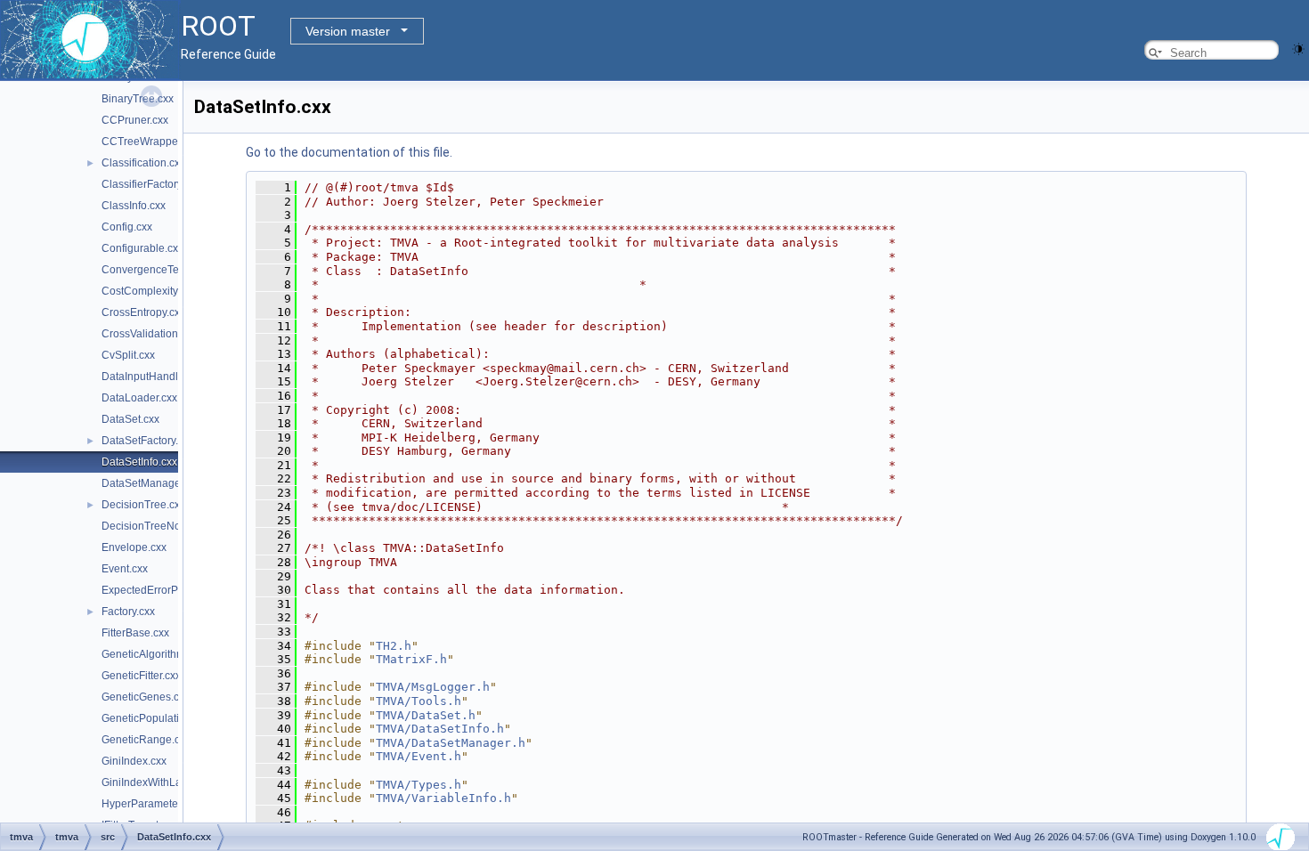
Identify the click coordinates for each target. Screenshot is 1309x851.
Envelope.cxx (134, 547)
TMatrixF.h (411, 659)
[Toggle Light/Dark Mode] (1298, 47)
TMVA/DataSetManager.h (450, 743)
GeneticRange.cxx (146, 739)
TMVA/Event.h (418, 756)
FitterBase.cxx (135, 633)
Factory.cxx (128, 611)
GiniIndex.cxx (134, 761)
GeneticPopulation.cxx (156, 718)
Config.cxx (127, 227)
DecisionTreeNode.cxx (157, 526)
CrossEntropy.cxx (143, 312)
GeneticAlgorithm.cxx (153, 654)
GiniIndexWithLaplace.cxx (164, 782)
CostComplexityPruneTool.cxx (174, 291)
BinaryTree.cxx (138, 99)
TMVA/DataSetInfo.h (440, 728)
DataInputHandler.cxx (154, 376)
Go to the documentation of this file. (349, 152)
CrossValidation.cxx (149, 334)
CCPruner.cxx (135, 120)
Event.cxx (125, 569)
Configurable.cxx (142, 248)
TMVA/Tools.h (418, 701)
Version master (347, 31)
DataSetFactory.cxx (148, 440)
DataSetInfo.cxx (139, 462)
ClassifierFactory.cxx (151, 184)
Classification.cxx (143, 163)
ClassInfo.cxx (134, 205)
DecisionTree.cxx (143, 504)
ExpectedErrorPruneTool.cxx (171, 590)
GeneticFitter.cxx (141, 675)
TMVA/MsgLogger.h (433, 686)
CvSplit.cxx (128, 355)
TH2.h (393, 645)
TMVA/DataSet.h (426, 715)
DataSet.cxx (130, 419)
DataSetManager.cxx (152, 483)
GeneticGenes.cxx (146, 697)
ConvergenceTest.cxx (154, 269)
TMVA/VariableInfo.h (443, 798)
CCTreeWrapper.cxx (150, 141)
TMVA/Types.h (418, 784)
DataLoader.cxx (139, 398)
